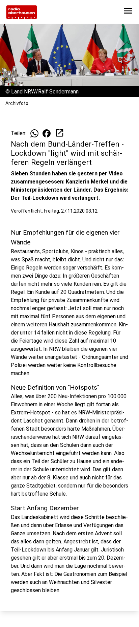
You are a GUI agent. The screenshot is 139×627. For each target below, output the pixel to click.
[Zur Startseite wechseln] (21, 12)
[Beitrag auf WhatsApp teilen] (34, 133)
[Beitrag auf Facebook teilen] (47, 133)
